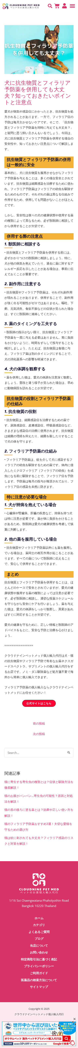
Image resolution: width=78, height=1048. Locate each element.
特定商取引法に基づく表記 (39, 959)
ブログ (39, 938)
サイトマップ (39, 987)
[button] (50, 6)
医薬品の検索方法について (39, 980)
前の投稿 (39, 723)
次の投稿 (39, 734)
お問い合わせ (39, 952)
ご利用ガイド (39, 973)
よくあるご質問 (39, 932)
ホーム (39, 918)
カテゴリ (39, 925)
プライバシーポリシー (39, 966)
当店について (39, 945)
